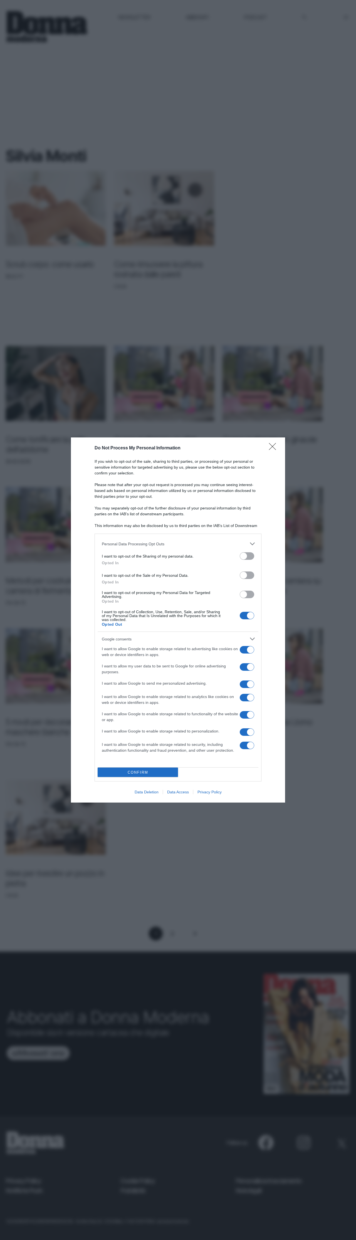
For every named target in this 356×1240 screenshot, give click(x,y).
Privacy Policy (209, 792)
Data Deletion (147, 792)
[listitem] (178, 544)
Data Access (178, 792)
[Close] (274, 448)
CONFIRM (138, 772)
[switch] (247, 556)
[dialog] (178, 620)
